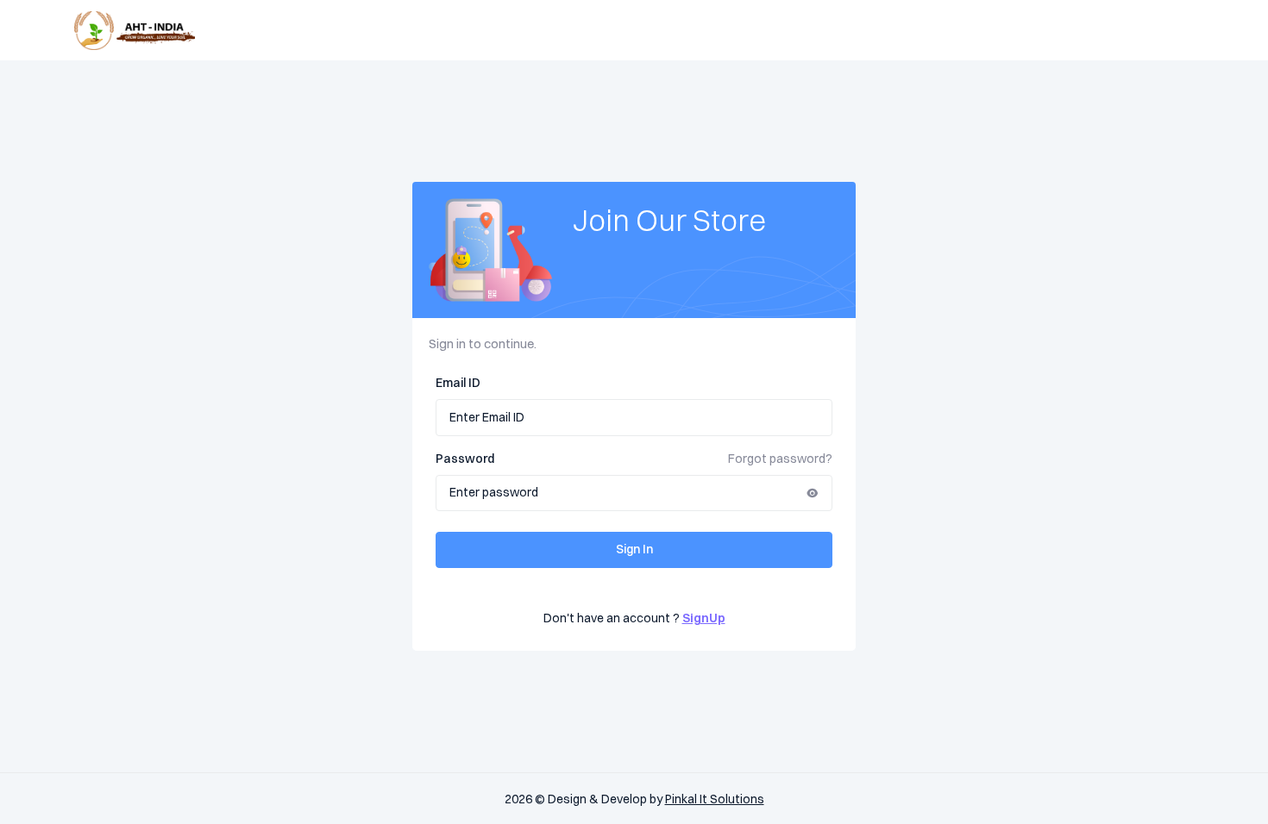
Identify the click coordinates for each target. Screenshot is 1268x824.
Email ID (458, 382)
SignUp (703, 618)
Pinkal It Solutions (714, 799)
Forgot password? (780, 458)
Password (465, 458)
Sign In (634, 549)
